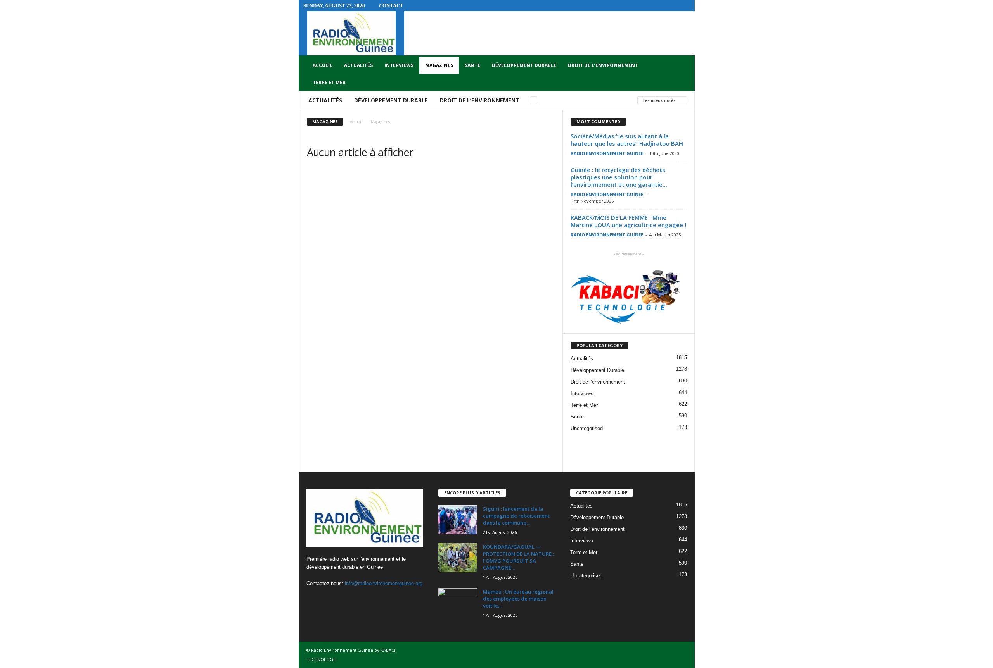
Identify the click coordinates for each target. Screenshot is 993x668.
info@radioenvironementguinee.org (383, 583)
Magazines (439, 65)
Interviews (398, 65)
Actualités (358, 65)
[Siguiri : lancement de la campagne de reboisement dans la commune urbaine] (457, 519)
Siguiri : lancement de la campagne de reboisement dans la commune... (516, 515)
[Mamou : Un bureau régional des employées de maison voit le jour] (457, 602)
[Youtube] (345, 598)
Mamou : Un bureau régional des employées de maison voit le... (518, 598)
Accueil (322, 65)
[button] (683, 74)
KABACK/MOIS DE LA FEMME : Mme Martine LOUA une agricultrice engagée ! (628, 221)
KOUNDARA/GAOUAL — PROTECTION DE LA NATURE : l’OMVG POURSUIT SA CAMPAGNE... (518, 557)
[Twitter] (330, 598)
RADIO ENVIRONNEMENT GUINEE (607, 153)
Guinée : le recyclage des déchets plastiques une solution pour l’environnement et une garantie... (619, 177)
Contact (391, 6)
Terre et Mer (329, 82)
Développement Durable (524, 65)
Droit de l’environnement (603, 65)
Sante (472, 65)
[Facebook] (314, 598)
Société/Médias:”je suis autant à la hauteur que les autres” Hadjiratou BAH (627, 139)
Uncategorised (587, 428)
